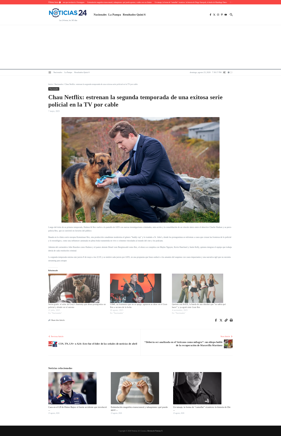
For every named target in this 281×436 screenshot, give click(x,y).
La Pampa (114, 14)
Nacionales (100, 14)
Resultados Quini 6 (134, 14)
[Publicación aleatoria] (224, 72)
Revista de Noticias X (155, 431)
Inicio (50, 84)
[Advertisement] (140, 47)
